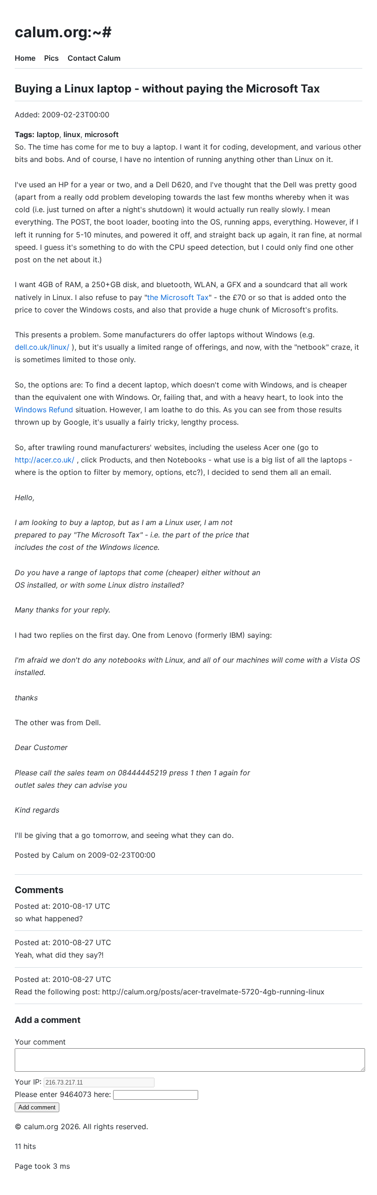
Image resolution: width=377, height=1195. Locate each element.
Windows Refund (44, 409)
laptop (48, 134)
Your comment (40, 1041)
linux (71, 134)
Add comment (37, 1107)
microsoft (102, 134)
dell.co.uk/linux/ (42, 347)
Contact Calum (94, 58)
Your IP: (29, 1081)
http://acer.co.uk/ (44, 459)
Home (25, 58)
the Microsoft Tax (178, 297)
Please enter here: (64, 1094)
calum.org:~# (63, 32)
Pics (51, 58)
